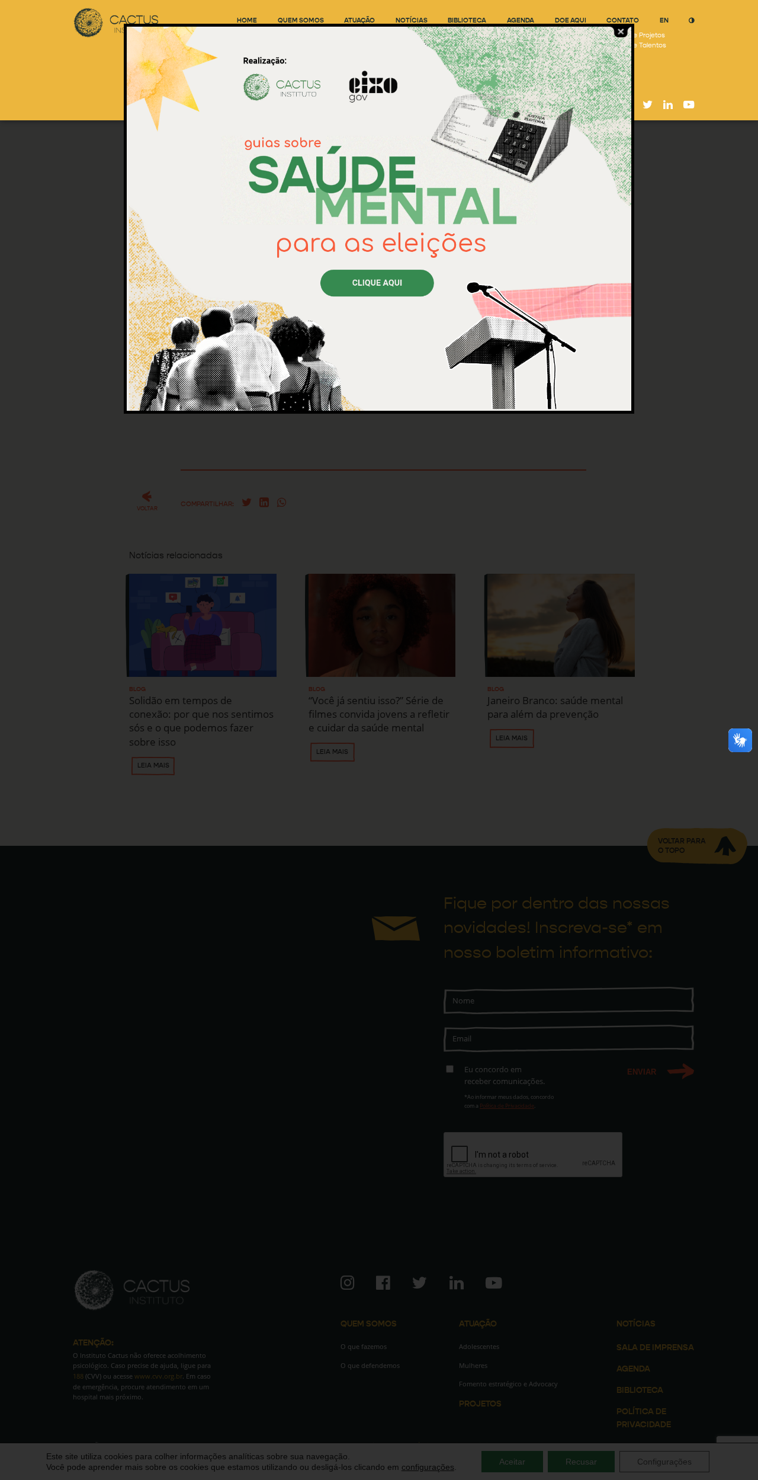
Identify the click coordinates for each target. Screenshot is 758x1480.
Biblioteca (467, 20)
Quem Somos (301, 20)
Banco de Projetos (635, 35)
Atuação (359, 20)
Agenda (520, 20)
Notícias (412, 20)
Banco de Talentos (636, 45)
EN (664, 20)
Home (247, 20)
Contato (622, 20)
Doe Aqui (570, 20)
